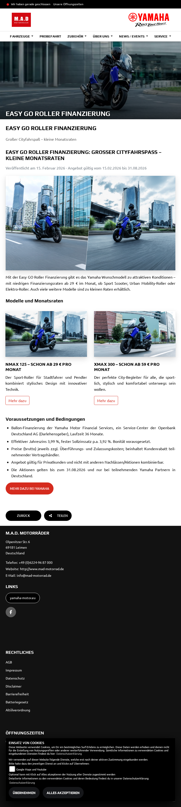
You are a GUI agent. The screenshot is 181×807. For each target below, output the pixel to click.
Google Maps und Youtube (31, 769)
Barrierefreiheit (17, 694)
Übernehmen (24, 793)
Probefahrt (50, 36)
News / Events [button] (132, 36)
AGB (9, 662)
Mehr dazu (17, 400)
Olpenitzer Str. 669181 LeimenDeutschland (18, 547)
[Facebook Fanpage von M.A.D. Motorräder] (11, 612)
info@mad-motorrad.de (34, 575)
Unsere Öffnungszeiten (68, 4)
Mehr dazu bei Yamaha (29, 488)
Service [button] (161, 36)
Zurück (23, 515)
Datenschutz (15, 678)
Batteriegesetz (17, 702)
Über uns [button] (101, 36)
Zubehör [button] (75, 36)
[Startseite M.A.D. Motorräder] (148, 20)
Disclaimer (13, 686)
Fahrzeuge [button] (20, 36)
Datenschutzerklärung (69, 753)
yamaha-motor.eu (23, 598)
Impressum (14, 670)
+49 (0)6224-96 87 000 (36, 562)
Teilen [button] (62, 515)
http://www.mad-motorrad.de (42, 569)
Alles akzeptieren (63, 793)
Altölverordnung (18, 710)
